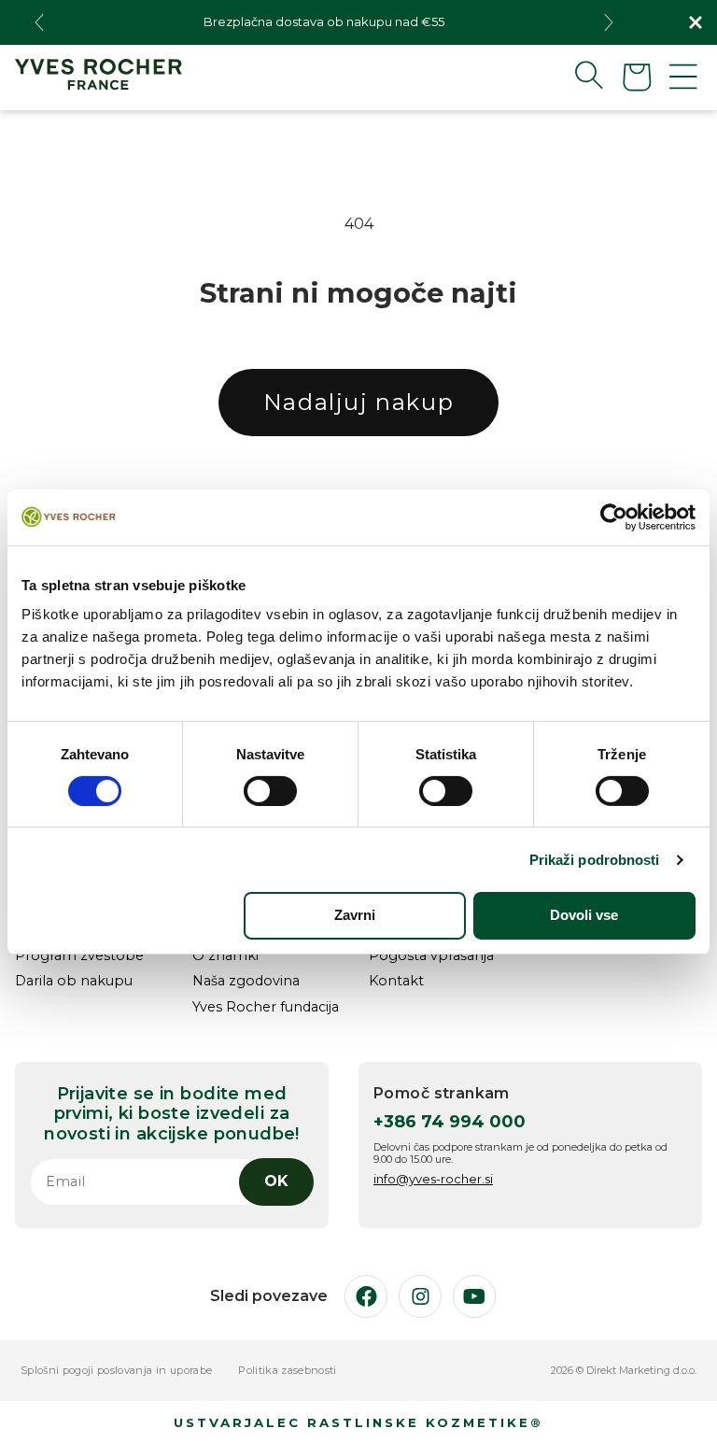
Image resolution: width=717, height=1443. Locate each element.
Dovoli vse (584, 915)
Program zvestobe (79, 956)
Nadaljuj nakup (358, 402)
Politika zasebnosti (287, 1371)
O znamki (225, 956)
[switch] (270, 791)
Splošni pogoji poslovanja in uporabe (116, 1371)
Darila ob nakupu (74, 981)
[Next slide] (608, 22)
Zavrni (354, 915)
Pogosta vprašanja (431, 956)
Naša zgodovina (246, 981)
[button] (574, 75)
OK (276, 1181)
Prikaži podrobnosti (594, 860)
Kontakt (396, 981)
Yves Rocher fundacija (265, 1007)
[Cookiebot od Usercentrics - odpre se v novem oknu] (614, 516)
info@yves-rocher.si (433, 1178)
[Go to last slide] (39, 22)
